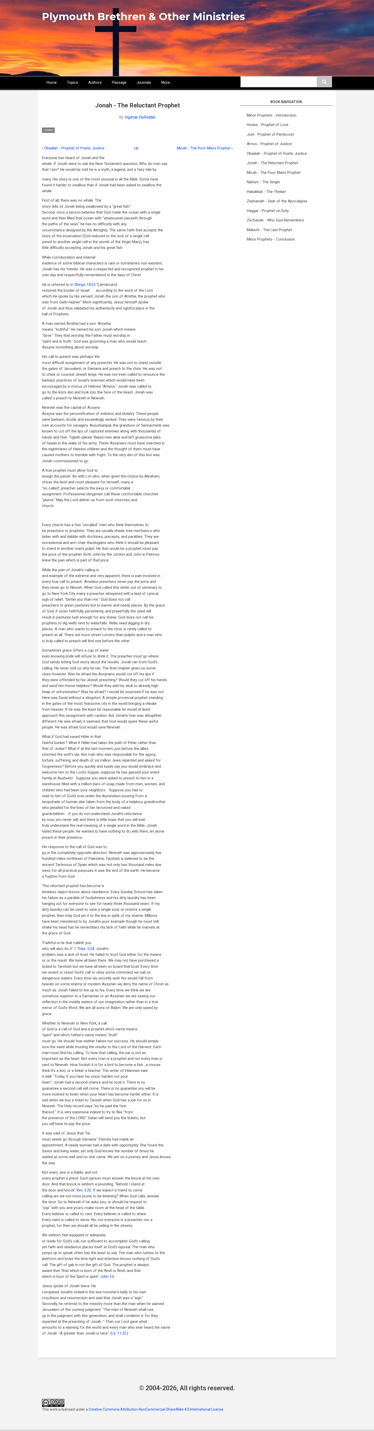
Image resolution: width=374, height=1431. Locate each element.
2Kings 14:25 (84, 284)
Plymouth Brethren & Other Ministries (143, 16)
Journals (144, 82)
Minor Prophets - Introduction (271, 115)
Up (136, 148)
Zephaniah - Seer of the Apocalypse (277, 201)
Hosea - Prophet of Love (268, 124)
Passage (119, 82)
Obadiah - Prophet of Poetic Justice (73, 148)
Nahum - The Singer (263, 182)
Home (52, 82)
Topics (72, 82)
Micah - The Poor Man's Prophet (205, 148)
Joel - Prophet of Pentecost (270, 134)
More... (166, 82)
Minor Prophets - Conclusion (271, 239)
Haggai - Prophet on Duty (268, 210)
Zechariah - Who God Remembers (275, 220)
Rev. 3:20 (84, 1190)
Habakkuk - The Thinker (266, 191)
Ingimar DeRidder (140, 117)
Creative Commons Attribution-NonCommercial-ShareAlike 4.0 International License (156, 1409)
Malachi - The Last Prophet (269, 230)
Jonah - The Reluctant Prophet (272, 163)
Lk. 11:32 (119, 1333)
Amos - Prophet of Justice (269, 144)
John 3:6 (107, 1276)
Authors (95, 82)
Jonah (48, 130)
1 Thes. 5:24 (84, 948)
